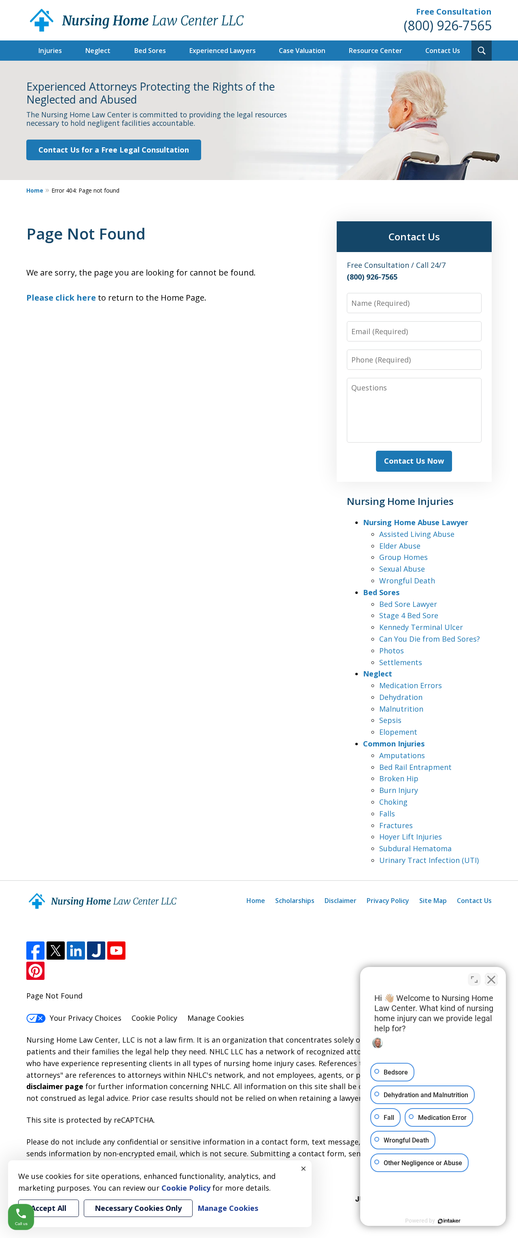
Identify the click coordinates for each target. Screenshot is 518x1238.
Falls (387, 813)
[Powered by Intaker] (449, 1221)
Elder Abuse (399, 546)
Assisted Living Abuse (416, 534)
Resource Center (375, 50)
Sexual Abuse (402, 569)
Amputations (402, 755)
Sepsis (390, 720)
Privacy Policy (388, 900)
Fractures (396, 825)
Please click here (61, 297)
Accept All (48, 1208)
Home (34, 190)
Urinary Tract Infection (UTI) (429, 860)
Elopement (398, 732)
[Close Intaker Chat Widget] (491, 979)
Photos (391, 650)
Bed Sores (150, 50)
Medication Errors (410, 685)
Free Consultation (454, 11)
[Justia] (96, 950)
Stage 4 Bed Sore (408, 615)
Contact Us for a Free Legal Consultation (113, 150)
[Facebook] (35, 950)
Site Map (433, 900)
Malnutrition (401, 709)
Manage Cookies (215, 1018)
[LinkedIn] (76, 950)
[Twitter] (56, 950)
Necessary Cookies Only (138, 1208)
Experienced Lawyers (222, 50)
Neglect (97, 50)
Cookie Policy (154, 1018)
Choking (393, 802)
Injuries (50, 50)
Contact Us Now (414, 461)
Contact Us (442, 50)
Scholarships (294, 900)
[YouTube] (116, 950)
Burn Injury (398, 790)
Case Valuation (302, 50)
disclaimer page (54, 1086)
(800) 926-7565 (448, 25)
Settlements (400, 662)
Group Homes (403, 557)
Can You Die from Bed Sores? (429, 639)
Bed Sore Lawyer (408, 604)
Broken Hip (398, 778)
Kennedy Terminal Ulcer (421, 627)
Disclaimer (341, 900)
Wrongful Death (407, 580)
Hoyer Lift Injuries (410, 837)
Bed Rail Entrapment (415, 767)
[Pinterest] (35, 971)
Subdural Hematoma (415, 848)
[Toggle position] (474, 979)
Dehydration (400, 697)
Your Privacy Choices (85, 1018)
